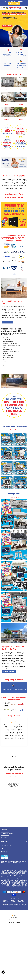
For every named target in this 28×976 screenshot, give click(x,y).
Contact (18, 898)
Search (8, 898)
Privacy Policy (5, 901)
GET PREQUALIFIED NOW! (14, 3)
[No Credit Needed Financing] (21, 53)
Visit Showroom (7, 322)
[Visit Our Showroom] (21, 64)
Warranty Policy (20, 900)
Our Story (19, 901)
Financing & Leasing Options (9, 900)
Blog (23, 901)
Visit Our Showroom (8, 671)
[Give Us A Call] (7, 64)
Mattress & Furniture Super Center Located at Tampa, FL (14, 904)
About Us (13, 898)
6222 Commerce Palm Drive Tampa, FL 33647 (14, 777)
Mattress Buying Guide (13, 903)
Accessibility (12, 901)
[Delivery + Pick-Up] (7, 53)
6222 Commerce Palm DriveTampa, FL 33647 (7, 833)
